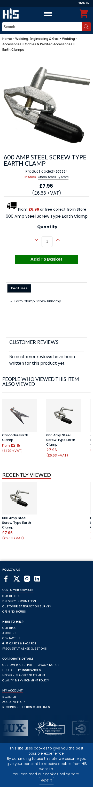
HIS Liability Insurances (21, 670)
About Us (9, 633)
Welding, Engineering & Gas (37, 38)
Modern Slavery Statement (23, 675)
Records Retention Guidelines (26, 707)
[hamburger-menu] (48, 13)
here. (75, 774)
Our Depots (11, 596)
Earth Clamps (13, 49)
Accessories (11, 44)
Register (9, 697)
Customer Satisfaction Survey (26, 606)
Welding (68, 38)
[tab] (19, 288)
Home (7, 38)
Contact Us (11, 638)
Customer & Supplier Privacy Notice (30, 665)
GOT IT (46, 780)
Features (19, 288)
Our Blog (9, 628)
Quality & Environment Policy (25, 680)
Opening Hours (14, 612)
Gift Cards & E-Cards (19, 643)
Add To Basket (46, 259)
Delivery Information (19, 601)
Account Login (14, 702)
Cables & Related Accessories (48, 44)
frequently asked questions (24, 649)
